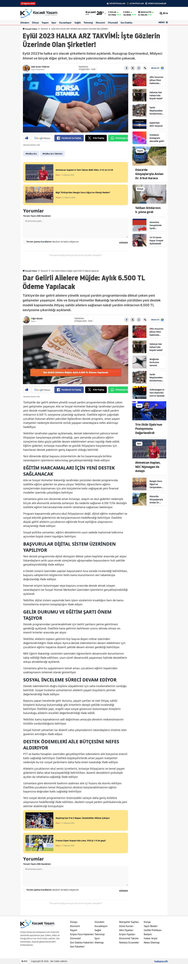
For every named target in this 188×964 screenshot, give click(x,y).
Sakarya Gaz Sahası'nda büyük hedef (156, 95)
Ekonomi (100, 22)
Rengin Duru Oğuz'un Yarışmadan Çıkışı (156, 484)
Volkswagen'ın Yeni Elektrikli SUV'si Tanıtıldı (157, 392)
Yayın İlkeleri (151, 926)
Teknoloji (88, 22)
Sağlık (77, 22)
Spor (53, 22)
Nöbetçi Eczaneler (129, 942)
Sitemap (99, 942)
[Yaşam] (149, 155)
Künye (147, 922)
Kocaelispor (65, 22)
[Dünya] (149, 193)
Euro (127, 12)
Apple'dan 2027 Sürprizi (156, 124)
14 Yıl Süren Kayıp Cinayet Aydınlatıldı (156, 240)
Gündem (24, 22)
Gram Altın (145, 12)
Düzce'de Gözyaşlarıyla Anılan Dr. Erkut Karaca (149, 174)
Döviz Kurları (126, 926)
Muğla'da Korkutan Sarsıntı (154, 362)
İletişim (148, 934)
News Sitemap (152, 942)
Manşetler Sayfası (129, 922)
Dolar (113, 12)
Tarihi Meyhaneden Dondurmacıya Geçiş (157, 110)
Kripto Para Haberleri (82, 934)
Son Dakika (126, 22)
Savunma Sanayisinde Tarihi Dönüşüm (156, 225)
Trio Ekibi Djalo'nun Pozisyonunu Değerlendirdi (148, 429)
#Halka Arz (31, 153)
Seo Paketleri (77, 946)
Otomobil (113, 22)
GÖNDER (123, 242)
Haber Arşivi (150, 938)
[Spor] (149, 410)
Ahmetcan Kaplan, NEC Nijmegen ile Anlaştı (147, 467)
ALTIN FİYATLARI (137, 3)
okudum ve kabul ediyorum (52, 241)
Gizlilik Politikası (153, 930)
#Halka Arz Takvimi (52, 153)
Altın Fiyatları (126, 930)
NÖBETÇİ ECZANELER (157, 3)
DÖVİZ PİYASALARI (117, 3)
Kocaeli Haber (31, 29)
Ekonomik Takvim (129, 938)
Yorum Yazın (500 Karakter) (37, 215)
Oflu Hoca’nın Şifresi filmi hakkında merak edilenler (156, 80)
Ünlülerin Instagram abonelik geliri (157, 138)
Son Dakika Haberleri (82, 942)
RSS (25, 961)
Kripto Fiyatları (127, 934)
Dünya (35, 22)
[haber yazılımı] (161, 961)
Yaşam (45, 22)
